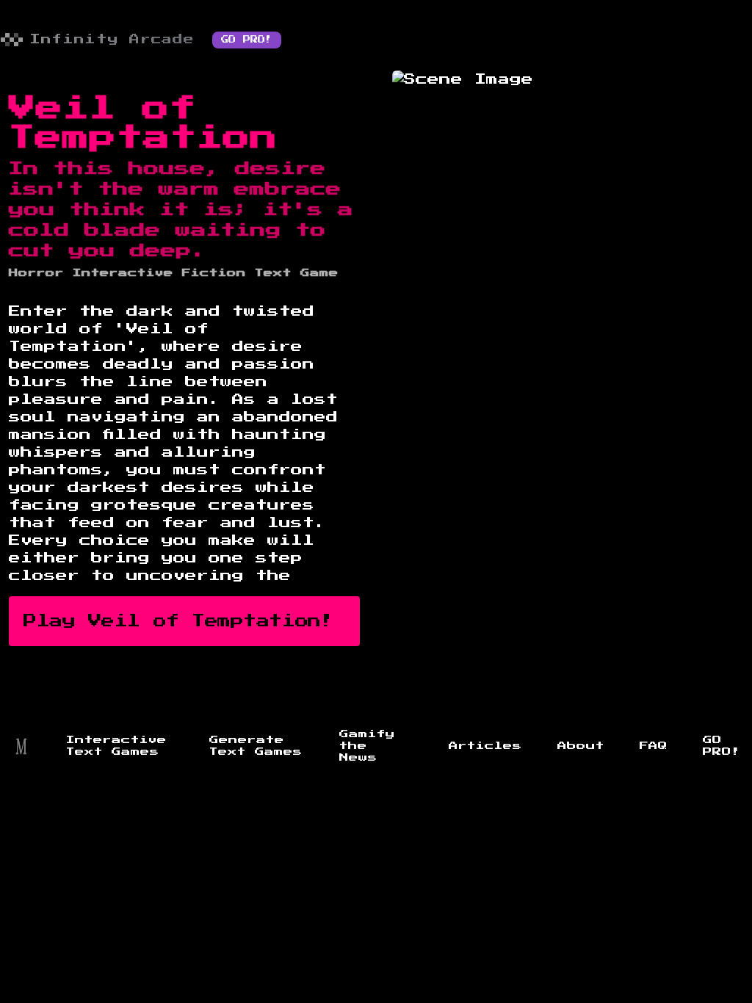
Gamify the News (367, 746)
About (580, 746)
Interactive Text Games (116, 746)
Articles (485, 746)
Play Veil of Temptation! (178, 621)
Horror (36, 273)
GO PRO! (246, 39)
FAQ (654, 746)
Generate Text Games (256, 746)
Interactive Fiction (159, 273)
